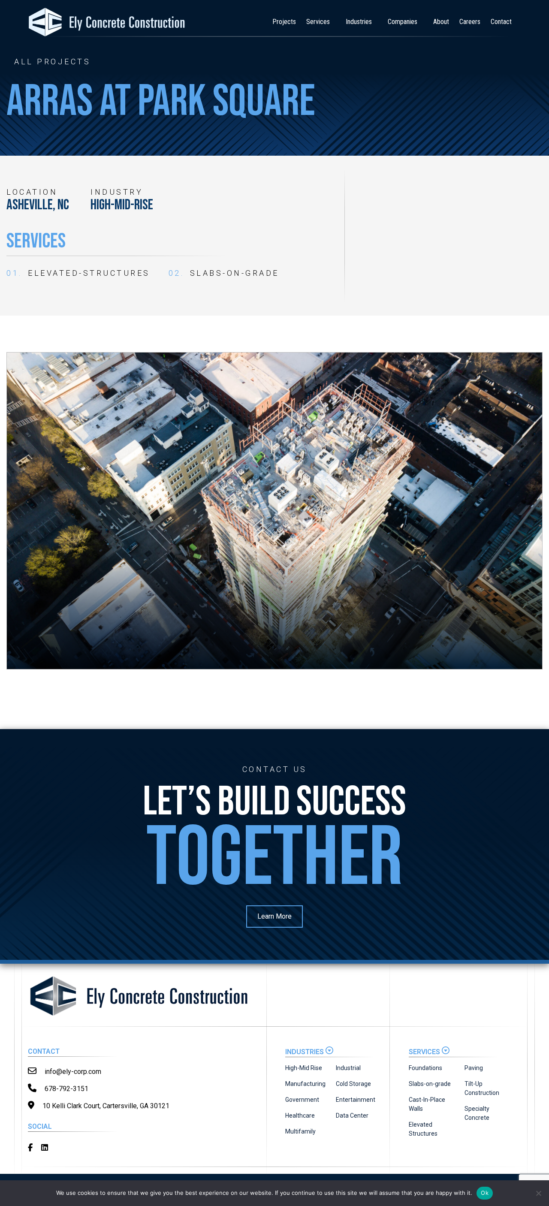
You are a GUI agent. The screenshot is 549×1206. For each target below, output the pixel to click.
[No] (538, 1193)
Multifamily (300, 1131)
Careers (469, 22)
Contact (501, 22)
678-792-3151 (65, 1089)
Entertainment (355, 1099)
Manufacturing (305, 1083)
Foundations (425, 1067)
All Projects (52, 62)
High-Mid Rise (303, 1067)
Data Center (352, 1115)
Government (302, 1099)
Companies (402, 22)
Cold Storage (353, 1083)
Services (318, 22)
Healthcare (300, 1115)
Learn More (274, 916)
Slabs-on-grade (430, 1083)
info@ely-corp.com (72, 1071)
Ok (485, 1192)
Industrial (348, 1067)
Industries (359, 22)
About (441, 22)
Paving (474, 1067)
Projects (284, 22)
